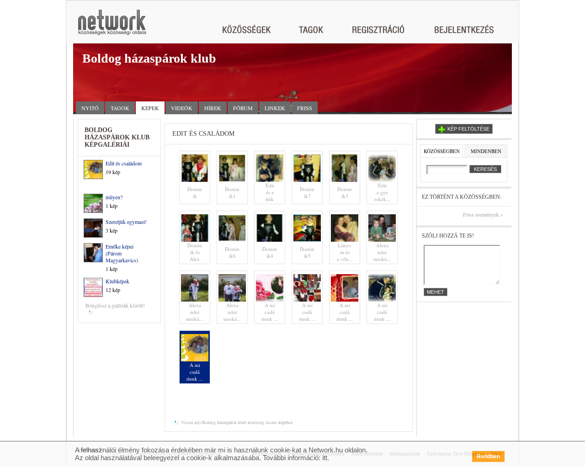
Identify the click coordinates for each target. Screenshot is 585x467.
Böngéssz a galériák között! (115, 305)
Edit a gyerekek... (382, 192)
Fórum (243, 107)
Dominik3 (344, 192)
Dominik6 (232, 252)
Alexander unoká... (382, 252)
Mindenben (486, 151)
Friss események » (483, 214)
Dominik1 (232, 192)
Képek (150, 107)
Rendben (488, 456)
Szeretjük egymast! (126, 221)
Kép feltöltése (468, 129)
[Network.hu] (112, 26)
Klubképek (117, 281)
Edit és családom (124, 163)
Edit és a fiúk (270, 192)
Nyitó (90, 107)
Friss (304, 107)
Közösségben (442, 151)
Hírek (212, 107)
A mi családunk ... (269, 312)
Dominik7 (307, 192)
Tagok (120, 107)
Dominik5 (307, 252)
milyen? (114, 197)
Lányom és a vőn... (345, 252)
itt (324, 458)
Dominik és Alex (194, 252)
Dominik (194, 192)
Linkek (275, 107)
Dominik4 (269, 252)
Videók (181, 107)
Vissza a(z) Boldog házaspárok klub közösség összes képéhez (236, 422)
